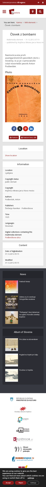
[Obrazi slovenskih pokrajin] (23, 449)
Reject (21, 483)
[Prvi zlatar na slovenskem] (11, 344)
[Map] (33, 11)
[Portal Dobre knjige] (23, 458)
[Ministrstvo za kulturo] (23, 399)
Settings (33, 483)
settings (31, 478)
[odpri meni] (4, 12)
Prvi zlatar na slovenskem (28, 339)
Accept (8, 483)
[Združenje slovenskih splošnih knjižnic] (23, 439)
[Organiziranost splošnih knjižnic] (23, 409)
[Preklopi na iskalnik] (40, 11)
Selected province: (14, 2)
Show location (11, 155)
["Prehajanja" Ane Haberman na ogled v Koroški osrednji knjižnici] (11, 317)
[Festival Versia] (11, 286)
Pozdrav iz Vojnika (26, 370)
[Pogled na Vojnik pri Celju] (11, 360)
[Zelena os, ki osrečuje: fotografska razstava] (11, 302)
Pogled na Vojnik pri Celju (28, 355)
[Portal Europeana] (23, 420)
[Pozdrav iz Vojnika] (11, 375)
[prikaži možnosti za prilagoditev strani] (38, 2)
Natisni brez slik (29, 137)
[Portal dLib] (23, 430)
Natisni (15, 137)
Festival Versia (24, 282)
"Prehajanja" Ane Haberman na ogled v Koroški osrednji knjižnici (29, 314)
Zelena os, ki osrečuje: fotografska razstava (27, 298)
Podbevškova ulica (12, 237)
